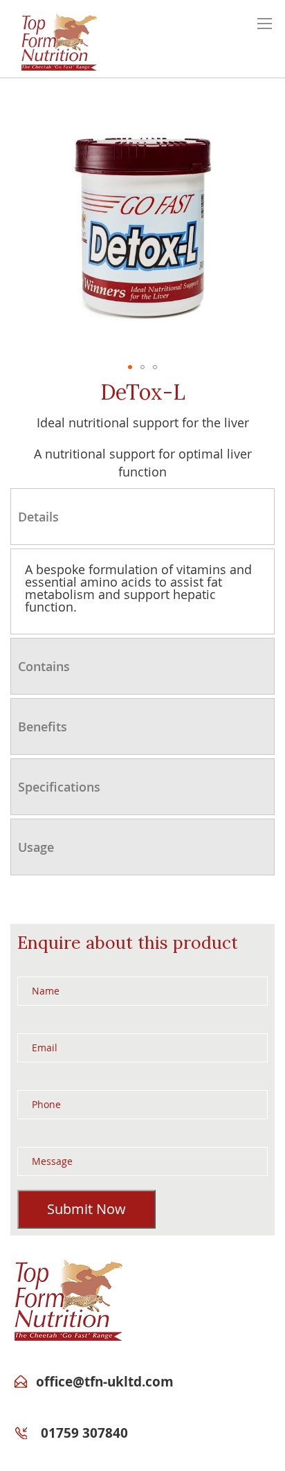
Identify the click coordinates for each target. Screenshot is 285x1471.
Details (38, 516)
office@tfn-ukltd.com (105, 1382)
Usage (36, 847)
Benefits (42, 726)
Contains (44, 666)
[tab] (142, 516)
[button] (130, 367)
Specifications (59, 786)
